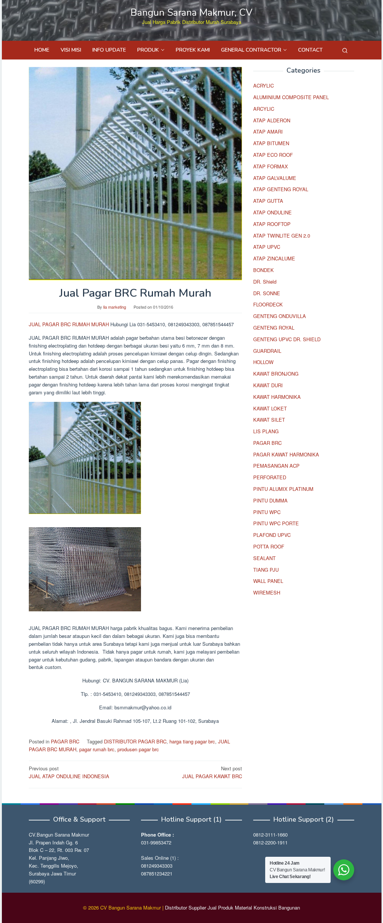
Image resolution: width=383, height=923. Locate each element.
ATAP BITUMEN (271, 143)
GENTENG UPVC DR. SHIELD (287, 339)
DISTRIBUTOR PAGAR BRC (135, 741)
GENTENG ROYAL (273, 327)
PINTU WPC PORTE (276, 523)
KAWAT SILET (269, 419)
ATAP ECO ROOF (273, 154)
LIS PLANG (266, 431)
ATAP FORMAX (270, 166)
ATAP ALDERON (271, 120)
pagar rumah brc (96, 749)
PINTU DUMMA (270, 500)
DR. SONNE (266, 293)
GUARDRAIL (267, 350)
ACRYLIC (263, 85)
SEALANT (264, 558)
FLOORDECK (268, 304)
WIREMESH (266, 592)
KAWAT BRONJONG (275, 373)
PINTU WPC (267, 512)
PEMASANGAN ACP (276, 465)
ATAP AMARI (268, 131)
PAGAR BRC (65, 741)
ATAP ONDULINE (272, 212)
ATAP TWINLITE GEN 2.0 (281, 235)
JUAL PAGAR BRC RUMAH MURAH (69, 324)
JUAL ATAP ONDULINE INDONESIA (69, 772)
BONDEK (263, 269)
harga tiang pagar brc (192, 741)
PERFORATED (269, 477)
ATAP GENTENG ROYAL (280, 189)
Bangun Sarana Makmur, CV (191, 12)
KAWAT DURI (268, 385)
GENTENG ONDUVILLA (279, 316)
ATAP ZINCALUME (274, 258)
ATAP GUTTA (268, 200)
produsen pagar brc (138, 749)
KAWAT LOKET (270, 408)
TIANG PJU (266, 569)
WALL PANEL (268, 580)
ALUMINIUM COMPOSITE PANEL (291, 97)
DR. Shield (264, 281)
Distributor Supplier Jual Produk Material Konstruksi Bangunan (232, 907)
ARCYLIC (263, 108)
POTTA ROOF (268, 546)
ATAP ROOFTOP (272, 223)
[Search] (344, 50)
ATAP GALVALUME (274, 177)
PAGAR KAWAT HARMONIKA (286, 454)
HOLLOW (263, 362)
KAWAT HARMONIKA (277, 396)
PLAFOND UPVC (272, 534)
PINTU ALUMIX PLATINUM (283, 488)
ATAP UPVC (266, 246)
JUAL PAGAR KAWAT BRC (212, 772)
